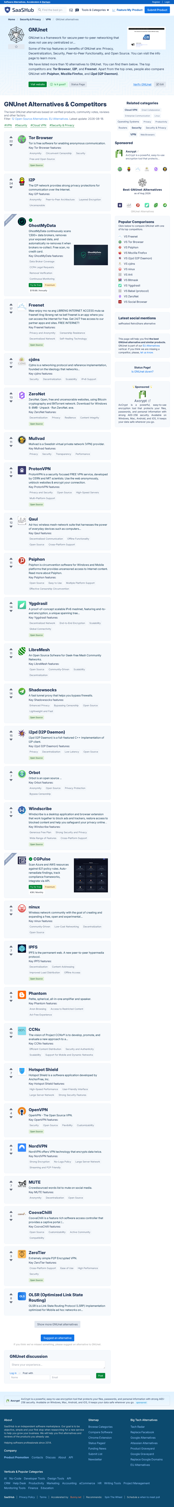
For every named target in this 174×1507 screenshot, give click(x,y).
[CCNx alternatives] (22, 1031)
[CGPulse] (22, 860)
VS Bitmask (130, 280)
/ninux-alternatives (19, 903)
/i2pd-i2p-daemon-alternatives (26, 728)
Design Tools (56, 1478)
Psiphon (53, 74)
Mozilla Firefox (72, 74)
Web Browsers (147, 134)
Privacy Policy (27, 1497)
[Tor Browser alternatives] (22, 139)
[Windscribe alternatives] (22, 810)
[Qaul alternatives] (22, 520)
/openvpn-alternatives (21, 1105)
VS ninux (129, 269)
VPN (133, 134)
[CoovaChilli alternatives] (22, 1214)
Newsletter (95, 1459)
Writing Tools (112, 1483)
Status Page (78, 84)
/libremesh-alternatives (21, 645)
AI (5, 1478)
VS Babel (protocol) (136, 291)
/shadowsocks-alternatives (24, 686)
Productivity (161, 121)
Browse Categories (100, 1426)
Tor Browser (62, 69)
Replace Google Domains (146, 1459)
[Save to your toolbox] (16, 46)
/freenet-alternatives (20, 301)
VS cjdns (129, 263)
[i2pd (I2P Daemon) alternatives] (22, 733)
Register (156, 2)
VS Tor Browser (133, 242)
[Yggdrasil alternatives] (22, 605)
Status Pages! (96, 1443)
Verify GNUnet (142, 84)
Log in (13, 1373)
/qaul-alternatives (18, 515)
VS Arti (128, 274)
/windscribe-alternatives (22, 804)
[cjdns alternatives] (22, 361)
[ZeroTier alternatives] (22, 1254)
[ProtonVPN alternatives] (22, 470)
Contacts (37, 1457)
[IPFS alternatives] (22, 948)
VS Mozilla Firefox (135, 252)
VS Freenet (130, 236)
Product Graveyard (142, 1448)
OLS (22, 1296)
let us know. (146, 352)
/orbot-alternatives (19, 768)
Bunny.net (75, 1497)
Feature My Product (129, 10)
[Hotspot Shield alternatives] (22, 1071)
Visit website (38, 84)
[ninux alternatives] (22, 908)
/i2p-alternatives (17, 176)
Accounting (69, 1483)
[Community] (77, 9)
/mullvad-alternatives (20, 434)
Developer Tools (34, 1478)
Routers (123, 127)
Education (47, 1488)
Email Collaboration (151, 110)
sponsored (141, 1402)
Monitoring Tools (14, 1488)
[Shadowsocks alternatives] (22, 691)
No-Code (15, 1478)
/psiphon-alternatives (20, 555)
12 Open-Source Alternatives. (30, 118)
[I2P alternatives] (22, 181)
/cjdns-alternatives (19, 355)
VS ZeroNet (130, 296)
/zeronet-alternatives (20, 390)
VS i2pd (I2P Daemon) (137, 258)
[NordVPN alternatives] (22, 1147)
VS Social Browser (135, 301)
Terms (43, 1497)
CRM (7, 1483)
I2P (74, 69)
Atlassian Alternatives (144, 1443)
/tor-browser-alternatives (23, 133)
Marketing (53, 1483)
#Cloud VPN (38, 125)
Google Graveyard (142, 1454)
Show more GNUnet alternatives (57, 1324)
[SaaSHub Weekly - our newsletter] (71, 9)
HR (99, 1483)
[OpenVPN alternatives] (22, 1111)
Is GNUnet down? (142, 371)
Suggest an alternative (58, 1338)
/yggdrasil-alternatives (21, 599)
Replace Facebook (142, 1432)
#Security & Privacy (62, 125)
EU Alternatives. (59, 118)
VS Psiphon (130, 247)
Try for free (35, 285)
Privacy (147, 121)
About (62, 1457)
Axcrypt (140, 401)
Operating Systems (128, 121)
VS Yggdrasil (131, 285)
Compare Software (100, 1432)
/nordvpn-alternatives (20, 1142)
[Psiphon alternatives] (22, 561)
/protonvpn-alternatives (22, 464)
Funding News (97, 1448)
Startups (46, 2)
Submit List (95, 1454)
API (71, 1457)
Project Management (137, 1483)
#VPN (8, 125)
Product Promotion (16, 1457)
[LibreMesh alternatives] (22, 651)
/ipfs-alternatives (18, 943)
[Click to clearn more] (87, 1400)
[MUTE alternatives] (22, 1184)
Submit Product (157, 10)
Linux (157, 115)
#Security (21, 125)
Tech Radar (137, 1426)
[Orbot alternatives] (22, 774)
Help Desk (19, 1483)
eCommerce (87, 1483)
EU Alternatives (151, 345)
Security (136, 127)
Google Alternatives (142, 1437)
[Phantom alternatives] (22, 995)
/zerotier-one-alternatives (23, 1248)
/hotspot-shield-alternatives (24, 1065)
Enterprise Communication (137, 115)
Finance (33, 1488)
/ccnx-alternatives (18, 1025)
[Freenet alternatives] (22, 306)
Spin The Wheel (113, 1497)
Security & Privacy (156, 127)
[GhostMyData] (22, 221)
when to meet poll (150, 1497)
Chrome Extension (100, 1437)
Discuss (51, 1457)
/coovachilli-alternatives (22, 1208)
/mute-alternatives (18, 1178)
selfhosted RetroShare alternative (136, 323)
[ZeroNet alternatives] (22, 395)
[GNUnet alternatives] (16, 35)
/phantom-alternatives (21, 989)
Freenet (91, 69)
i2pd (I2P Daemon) (104, 74)
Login (167, 2)
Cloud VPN (131, 109)
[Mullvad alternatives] (22, 440)
